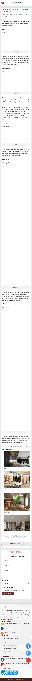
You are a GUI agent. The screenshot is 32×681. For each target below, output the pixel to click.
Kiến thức (22, 14)
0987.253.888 (12, 632)
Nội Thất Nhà (5, 580)
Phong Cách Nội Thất (7, 587)
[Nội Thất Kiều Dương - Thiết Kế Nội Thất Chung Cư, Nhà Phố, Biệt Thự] (16, 3)
